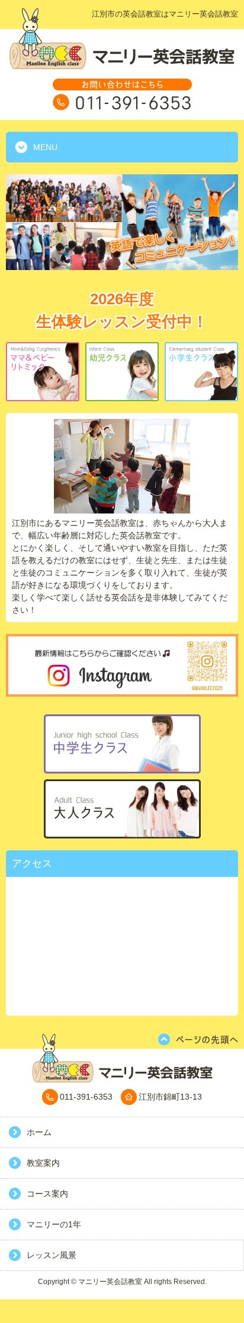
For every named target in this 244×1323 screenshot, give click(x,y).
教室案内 (43, 1163)
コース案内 (47, 1193)
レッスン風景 (51, 1255)
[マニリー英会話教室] (122, 66)
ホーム (39, 1132)
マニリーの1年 (54, 1224)
